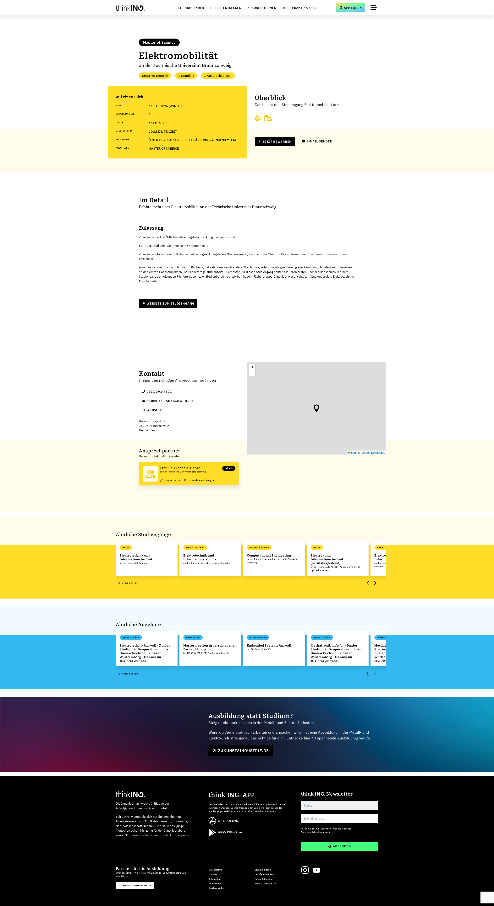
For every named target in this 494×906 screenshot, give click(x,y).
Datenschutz (215, 878)
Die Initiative (215, 869)
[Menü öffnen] (373, 7)
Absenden (342, 846)
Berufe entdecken (264, 874)
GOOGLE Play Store (230, 832)
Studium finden (263, 869)
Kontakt (212, 874)
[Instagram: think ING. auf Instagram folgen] (305, 870)
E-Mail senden (319, 141)
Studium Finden (191, 8)
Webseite (155, 410)
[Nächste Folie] (374, 583)
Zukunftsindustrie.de (243, 750)
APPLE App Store (228, 821)
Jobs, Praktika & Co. (299, 8)
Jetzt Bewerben (277, 141)
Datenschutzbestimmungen (315, 832)
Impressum (214, 883)
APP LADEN (353, 8)
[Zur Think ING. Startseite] (137, 8)
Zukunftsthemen (262, 8)
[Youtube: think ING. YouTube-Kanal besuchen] (316, 870)
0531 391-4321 (159, 391)
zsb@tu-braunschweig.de (170, 401)
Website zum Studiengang (170, 303)
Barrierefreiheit (216, 888)
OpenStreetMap (374, 452)
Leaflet (355, 452)
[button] (316, 408)
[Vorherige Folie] (367, 583)
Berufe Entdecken (225, 8)
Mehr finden (130, 583)
